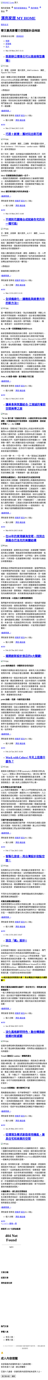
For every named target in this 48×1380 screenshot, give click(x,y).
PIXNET (10, 1346)
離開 (13, 1376)
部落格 (8, 44)
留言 (23, 116)
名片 (7, 47)
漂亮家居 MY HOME (18, 18)
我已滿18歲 (6, 1376)
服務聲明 (25, 1348)
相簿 (7, 41)
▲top (3, 124)
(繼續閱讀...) (6, 111)
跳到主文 (4, 25)
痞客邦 (18, 116)
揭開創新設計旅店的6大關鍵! (23, 656)
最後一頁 (13, 1224)
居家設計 (20, 36)
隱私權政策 (41, 1346)
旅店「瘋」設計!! (16, 940)
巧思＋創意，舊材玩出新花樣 (24, 134)
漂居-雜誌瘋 (20, 120)
